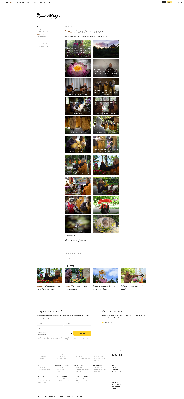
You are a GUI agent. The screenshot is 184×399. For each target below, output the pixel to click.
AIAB (94, 354)
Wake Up (114, 365)
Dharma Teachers (41, 39)
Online (48, 2)
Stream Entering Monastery (62, 376)
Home (7, 2)
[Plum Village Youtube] (124, 355)
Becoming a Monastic (42, 44)
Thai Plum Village (41, 376)
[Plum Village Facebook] (113, 355)
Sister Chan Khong (41, 36)
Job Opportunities (116, 374)
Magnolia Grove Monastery (62, 365)
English (175, 2)
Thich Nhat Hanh (19, 2)
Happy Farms (115, 369)
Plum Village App (116, 386)
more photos (72, 235)
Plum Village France (41, 354)
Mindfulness (34, 2)
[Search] (182, 2)
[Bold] (66, 253)
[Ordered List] (73, 253)
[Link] (79, 253)
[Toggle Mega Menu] (3, 2)
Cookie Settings (78, 396)
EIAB (38, 365)
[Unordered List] (75, 253)
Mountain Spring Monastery (81, 376)
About (11, 2)
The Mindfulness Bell (117, 384)
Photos (38, 41)
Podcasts (114, 388)
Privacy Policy (52, 396)
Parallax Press (115, 382)
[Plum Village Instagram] (116, 355)
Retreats (27, 2)
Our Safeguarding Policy (42, 46)
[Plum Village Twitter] (120, 355)
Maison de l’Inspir (78, 354)
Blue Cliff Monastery (79, 365)
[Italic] (68, 253)
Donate (169, 2)
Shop (164, 2)
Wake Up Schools (116, 367)
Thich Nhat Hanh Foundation (119, 371)
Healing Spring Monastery (61, 354)
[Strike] (71, 253)
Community (42, 2)
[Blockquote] (77, 253)
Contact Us (70, 396)
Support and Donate (109, 322)
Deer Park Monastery (98, 365)
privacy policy (54, 339)
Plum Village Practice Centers (44, 31)
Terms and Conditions (42, 396)
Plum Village (40, 29)
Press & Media (61, 396)
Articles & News (40, 34)
